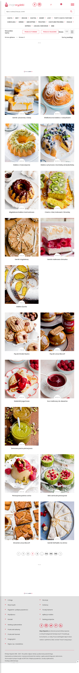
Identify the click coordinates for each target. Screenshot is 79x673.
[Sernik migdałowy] (22, 237)
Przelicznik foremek (14, 634)
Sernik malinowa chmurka (57, 259)
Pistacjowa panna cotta (21, 496)
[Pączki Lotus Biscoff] (57, 331)
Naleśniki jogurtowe (21, 401)
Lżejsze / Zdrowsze (41, 26)
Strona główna (10, 37)
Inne (52, 26)
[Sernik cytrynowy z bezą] (22, 95)
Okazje (69, 22)
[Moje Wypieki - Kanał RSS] (61, 625)
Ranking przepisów (48, 619)
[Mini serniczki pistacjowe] (57, 473)
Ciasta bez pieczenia (56, 22)
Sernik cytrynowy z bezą (21, 118)
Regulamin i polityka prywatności (18, 610)
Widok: (61, 32)
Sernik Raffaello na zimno (57, 543)
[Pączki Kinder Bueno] (22, 331)
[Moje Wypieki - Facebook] (35, 4)
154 (46, 554)
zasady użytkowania (47, 658)
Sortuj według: (67, 37)
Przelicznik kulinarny (14, 629)
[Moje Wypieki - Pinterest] (56, 625)
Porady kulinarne (47, 610)
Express (28, 26)
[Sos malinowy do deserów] (57, 379)
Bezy (17, 18)
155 (51, 554)
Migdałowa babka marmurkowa (21, 212)
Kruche (24, 18)
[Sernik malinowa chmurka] (57, 237)
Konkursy (45, 605)
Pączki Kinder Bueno (21, 354)
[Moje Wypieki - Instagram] (39, 4)
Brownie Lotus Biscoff (21, 543)
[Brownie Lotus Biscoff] (22, 520)
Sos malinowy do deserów (57, 401)
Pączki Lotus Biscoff (57, 354)
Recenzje (45, 600)
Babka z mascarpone (21, 165)
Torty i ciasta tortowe (63, 18)
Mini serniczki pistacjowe (57, 496)
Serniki (21, 22)
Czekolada (11, 22)
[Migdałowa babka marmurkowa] (22, 190)
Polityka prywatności (35, 658)
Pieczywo (41, 22)
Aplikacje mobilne (47, 614)
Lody (49, 18)
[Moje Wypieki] (14, 4)
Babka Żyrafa (21, 307)
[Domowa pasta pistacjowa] (22, 426)
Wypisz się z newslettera (15, 644)
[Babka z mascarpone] (22, 143)
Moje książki (11, 605)
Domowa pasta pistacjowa (21, 448)
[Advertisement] (39, 57)
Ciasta (9, 18)
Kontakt (10, 619)
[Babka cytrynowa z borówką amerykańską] (57, 143)
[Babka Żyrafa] (22, 284)
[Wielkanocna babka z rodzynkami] (57, 95)
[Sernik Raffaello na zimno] (57, 520)
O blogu (10, 600)
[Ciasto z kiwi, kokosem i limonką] (57, 190)
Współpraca (11, 614)
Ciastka (33, 18)
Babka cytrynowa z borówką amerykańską (57, 165)
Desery (41, 18)
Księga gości (12, 639)
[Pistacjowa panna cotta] (22, 473)
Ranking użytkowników (15, 625)
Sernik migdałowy (22, 259)
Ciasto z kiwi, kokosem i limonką (57, 212)
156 (55, 554)
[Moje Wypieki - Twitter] (51, 625)
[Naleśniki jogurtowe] (22, 379)
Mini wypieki (31, 22)
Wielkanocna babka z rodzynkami (57, 118)
